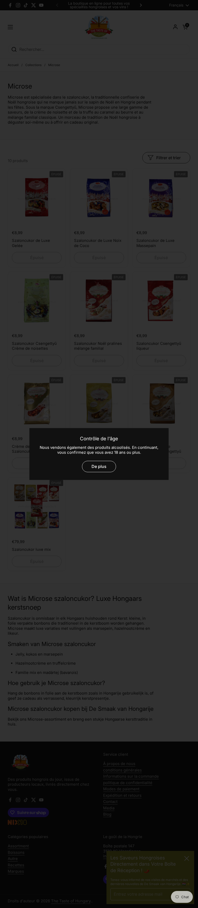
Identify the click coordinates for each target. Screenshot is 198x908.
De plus (99, 466)
